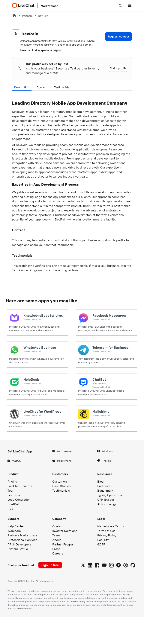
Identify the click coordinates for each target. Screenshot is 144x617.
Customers (60, 481)
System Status (18, 549)
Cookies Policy (77, 601)
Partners (27, 15)
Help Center (16, 526)
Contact (41, 87)
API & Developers (19, 544)
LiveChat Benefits (20, 486)
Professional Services (22, 540)
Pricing (12, 481)
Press (56, 549)
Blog (100, 481)
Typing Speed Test (110, 495)
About (56, 540)
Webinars (14, 531)
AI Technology (107, 504)
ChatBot (13, 504)
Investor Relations (64, 531)
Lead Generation (19, 499)
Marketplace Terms (110, 526)
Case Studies (61, 486)
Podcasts (103, 486)
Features (14, 495)
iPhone (67, 460)
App (10, 508)
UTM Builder (105, 499)
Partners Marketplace (22, 535)
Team (56, 535)
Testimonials (61, 87)
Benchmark (105, 490)
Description (21, 87)
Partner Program (64, 544)
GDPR (101, 544)
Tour (11, 490)
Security (103, 540)
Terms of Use (106, 531)
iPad (59, 460)
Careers (57, 553)
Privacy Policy (106, 535)
